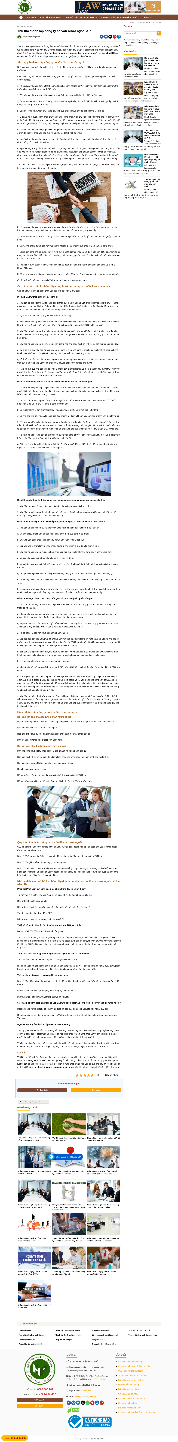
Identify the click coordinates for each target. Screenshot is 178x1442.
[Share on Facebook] (102, 37)
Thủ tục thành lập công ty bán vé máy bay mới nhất (152, 182)
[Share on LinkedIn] (119, 37)
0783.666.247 (47, 1393)
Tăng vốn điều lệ (98, 1340)
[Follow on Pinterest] (92, 1403)
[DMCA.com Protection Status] (72, 1410)
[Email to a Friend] (110, 37)
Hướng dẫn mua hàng (128, 1385)
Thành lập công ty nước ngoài (67, 1330)
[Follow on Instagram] (73, 1403)
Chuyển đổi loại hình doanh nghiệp (142, 1335)
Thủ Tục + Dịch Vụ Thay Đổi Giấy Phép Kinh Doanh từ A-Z (152, 134)
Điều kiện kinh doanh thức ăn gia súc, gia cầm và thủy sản (151, 86)
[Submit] (159, 33)
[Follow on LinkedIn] (97, 1403)
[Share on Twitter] (106, 37)
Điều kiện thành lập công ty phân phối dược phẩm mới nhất (152, 110)
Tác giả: (31, 37)
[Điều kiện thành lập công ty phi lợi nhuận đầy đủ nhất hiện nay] (134, 160)
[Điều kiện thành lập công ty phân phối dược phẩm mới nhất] (134, 112)
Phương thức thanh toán (129, 1408)
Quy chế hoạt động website (130, 1371)
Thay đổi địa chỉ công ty (101, 1330)
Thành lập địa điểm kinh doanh (68, 1335)
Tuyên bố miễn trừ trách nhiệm (132, 1375)
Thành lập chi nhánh (27, 1340)
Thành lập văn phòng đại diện (31, 1344)
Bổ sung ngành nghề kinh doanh (105, 1335)
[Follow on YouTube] (102, 1403)
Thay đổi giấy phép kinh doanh (31, 1335)
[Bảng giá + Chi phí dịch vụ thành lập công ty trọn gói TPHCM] (134, 64)
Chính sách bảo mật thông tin (131, 1362)
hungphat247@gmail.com (86, 1396)
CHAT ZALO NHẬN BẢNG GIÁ (68, 1157)
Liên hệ (146, 17)
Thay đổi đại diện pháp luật (139, 1330)
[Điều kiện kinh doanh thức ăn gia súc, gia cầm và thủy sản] (134, 88)
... (139, 77)
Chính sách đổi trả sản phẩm (131, 1398)
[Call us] (87, 1403)
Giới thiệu (31, 17)
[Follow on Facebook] (69, 1403)
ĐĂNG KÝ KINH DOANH (50, 17)
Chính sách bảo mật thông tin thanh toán (136, 1412)
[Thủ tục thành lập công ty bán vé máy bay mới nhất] (134, 185)
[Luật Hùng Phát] (31, 7)
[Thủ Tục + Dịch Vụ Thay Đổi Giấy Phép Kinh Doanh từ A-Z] (134, 136)
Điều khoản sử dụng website (131, 1380)
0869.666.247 (45, 1389)
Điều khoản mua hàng (128, 1389)
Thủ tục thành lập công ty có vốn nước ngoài (34, 1102)
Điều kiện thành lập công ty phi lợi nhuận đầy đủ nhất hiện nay (152, 158)
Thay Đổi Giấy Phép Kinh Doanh (80, 17)
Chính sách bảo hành (128, 1403)
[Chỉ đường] (100, 1379)
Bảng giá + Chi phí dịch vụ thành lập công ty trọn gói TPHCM (152, 62)
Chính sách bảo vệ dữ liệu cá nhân (134, 1366)
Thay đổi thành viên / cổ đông (104, 1344)
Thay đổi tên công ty (63, 1340)
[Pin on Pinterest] (114, 37)
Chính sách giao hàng (128, 1394)
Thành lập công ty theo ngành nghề (119, 17)
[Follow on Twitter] (78, 1403)
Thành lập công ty (26, 1330)
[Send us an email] (83, 1403)
